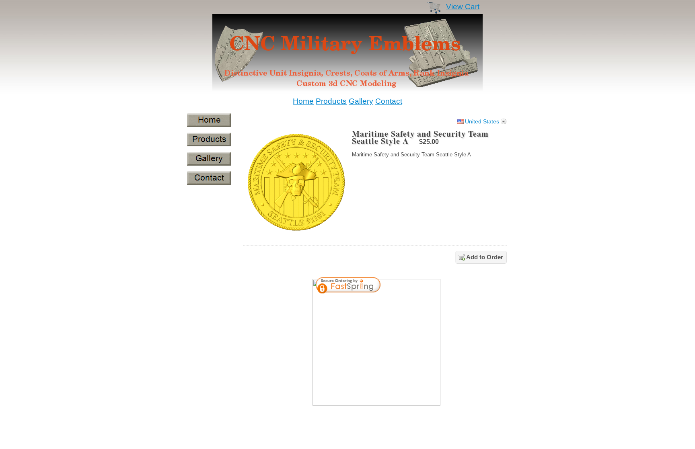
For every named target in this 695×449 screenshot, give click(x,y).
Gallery (361, 101)
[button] (413, 286)
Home (303, 101)
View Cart (462, 6)
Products (331, 101)
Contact (388, 101)
